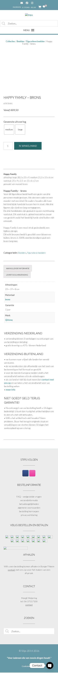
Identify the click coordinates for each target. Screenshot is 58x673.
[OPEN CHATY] (49, 665)
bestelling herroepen (29, 511)
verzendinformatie (29, 500)
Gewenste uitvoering (15, 121)
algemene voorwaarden (29, 507)
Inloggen (17, 7)
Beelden (20, 41)
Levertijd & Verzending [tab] (17, 274)
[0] (44, 6)
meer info (10, 389)
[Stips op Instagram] (32, 473)
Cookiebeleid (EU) (29, 666)
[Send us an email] (21, 3)
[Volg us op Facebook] (27, 3)
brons (7, 299)
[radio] (9, 129)
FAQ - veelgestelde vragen (29, 496)
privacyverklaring (29, 515)
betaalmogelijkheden (29, 504)
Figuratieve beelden (35, 41)
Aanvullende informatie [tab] (17, 268)
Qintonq (9, 319)
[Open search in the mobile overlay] (29, 23)
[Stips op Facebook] (25, 473)
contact (11, 569)
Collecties (10, 41)
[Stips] (29, 14)
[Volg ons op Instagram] (34, 3)
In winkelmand (28, 146)
